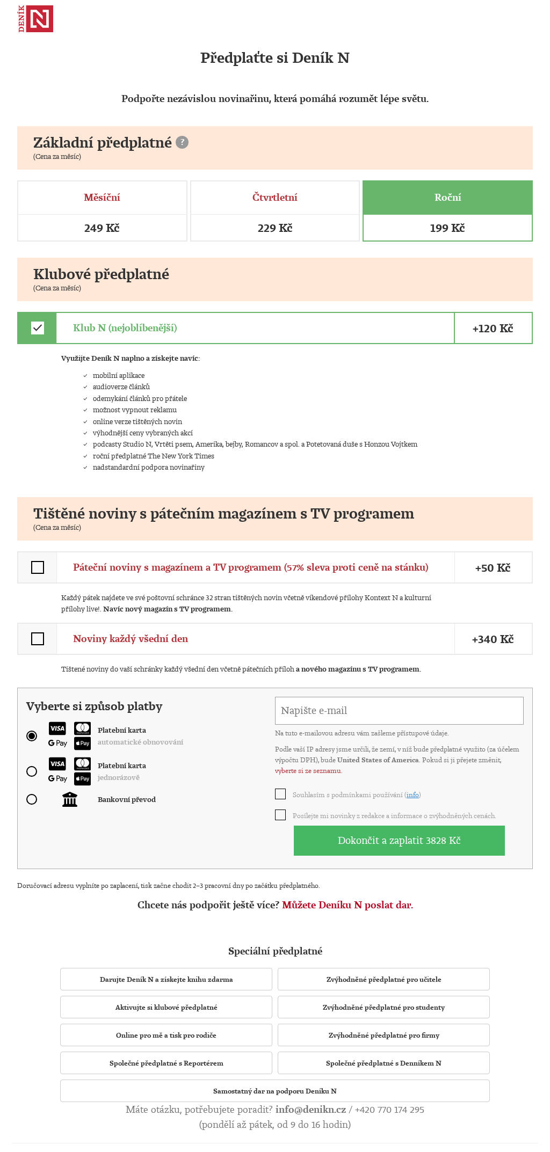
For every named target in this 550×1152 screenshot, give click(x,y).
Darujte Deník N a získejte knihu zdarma (166, 979)
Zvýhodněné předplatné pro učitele (384, 979)
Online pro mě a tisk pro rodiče (166, 1035)
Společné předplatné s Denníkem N (384, 1063)
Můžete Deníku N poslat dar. (347, 905)
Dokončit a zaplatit (399, 840)
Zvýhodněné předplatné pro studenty (384, 1007)
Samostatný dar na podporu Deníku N (275, 1091)
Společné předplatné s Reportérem (166, 1063)
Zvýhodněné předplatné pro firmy (384, 1035)
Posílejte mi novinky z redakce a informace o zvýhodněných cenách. (395, 815)
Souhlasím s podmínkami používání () (357, 794)
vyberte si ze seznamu (308, 770)
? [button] (182, 142)
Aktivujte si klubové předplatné (166, 1007)
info (413, 794)
